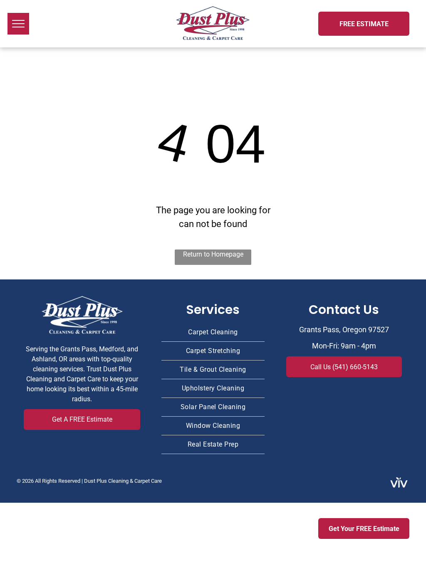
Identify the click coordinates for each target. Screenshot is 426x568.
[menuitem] (213, 332)
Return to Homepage (213, 254)
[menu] (18, 24)
